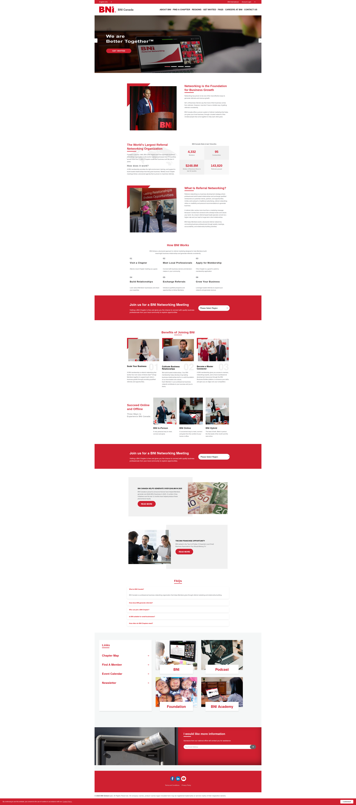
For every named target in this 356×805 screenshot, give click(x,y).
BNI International (233, 2)
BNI (176, 669)
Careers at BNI (233, 9)
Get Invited (209, 9)
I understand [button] (347, 801)
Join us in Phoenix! (118, 51)
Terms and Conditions (172, 785)
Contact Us (250, 9)
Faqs (220, 9)
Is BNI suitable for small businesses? (142, 616)
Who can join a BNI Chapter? (139, 610)
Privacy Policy (186, 785)
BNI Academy (222, 706)
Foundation (176, 706)
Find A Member (112, 664)
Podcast (222, 669)
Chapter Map (110, 655)
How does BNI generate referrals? (141, 603)
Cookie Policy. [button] (67, 801)
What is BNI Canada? (136, 589)
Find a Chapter (181, 9)
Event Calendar (112, 674)
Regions (196, 9)
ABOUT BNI (165, 9)
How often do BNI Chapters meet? (141, 623)
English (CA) (103, 2)
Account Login (246, 2)
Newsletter (109, 683)
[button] (96, 40)
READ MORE (146, 504)
